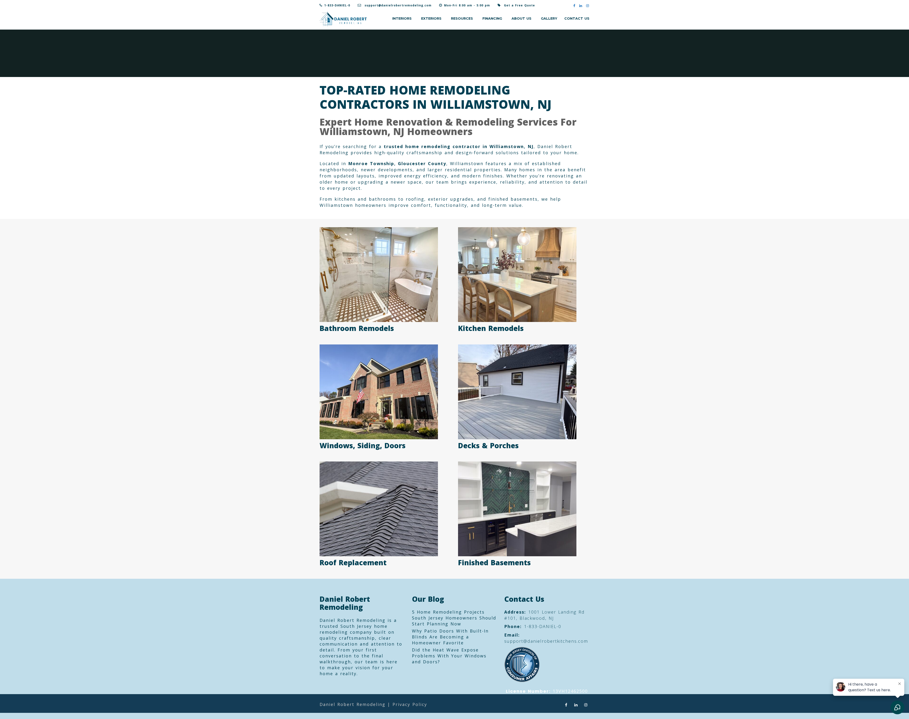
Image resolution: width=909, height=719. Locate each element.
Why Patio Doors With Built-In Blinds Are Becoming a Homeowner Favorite (450, 637)
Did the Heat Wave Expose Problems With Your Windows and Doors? (449, 656)
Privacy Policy (409, 704)
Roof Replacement (353, 562)
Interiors (402, 18)
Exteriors (431, 18)
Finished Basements (494, 562)
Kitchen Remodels (491, 328)
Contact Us (576, 18)
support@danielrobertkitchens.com (546, 641)
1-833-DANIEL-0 (337, 5)
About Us (521, 18)
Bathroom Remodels (357, 328)
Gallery (549, 18)
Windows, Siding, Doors (362, 445)
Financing (492, 18)
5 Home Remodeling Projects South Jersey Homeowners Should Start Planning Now (454, 618)
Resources (462, 18)
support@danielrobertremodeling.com (398, 5)
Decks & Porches (488, 445)
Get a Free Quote (519, 5)
